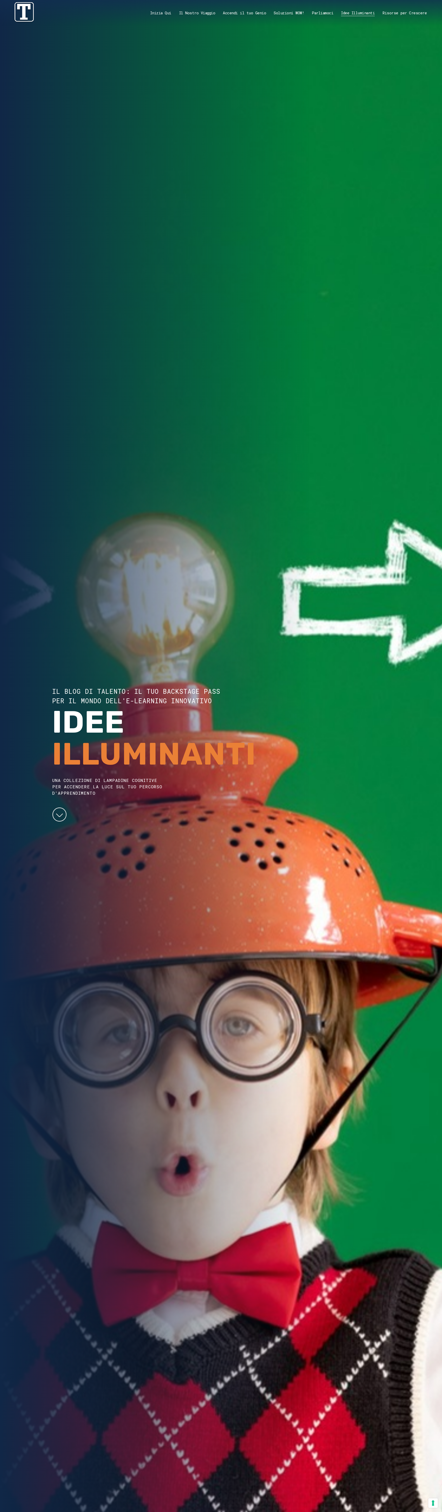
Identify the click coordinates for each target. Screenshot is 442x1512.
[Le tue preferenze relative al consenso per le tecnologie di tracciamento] (433, 1503)
